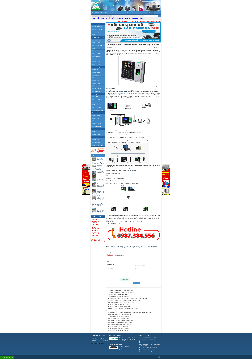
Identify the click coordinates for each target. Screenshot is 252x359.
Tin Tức (102, 338)
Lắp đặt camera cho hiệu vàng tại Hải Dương (117, 318)
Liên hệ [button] (156, 12)
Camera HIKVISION (98, 45)
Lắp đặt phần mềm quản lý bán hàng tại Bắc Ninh (118, 322)
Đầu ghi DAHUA (97, 53)
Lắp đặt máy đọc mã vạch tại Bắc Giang (116, 296)
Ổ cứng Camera (97, 56)
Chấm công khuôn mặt (98, 32)
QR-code (102, 343)
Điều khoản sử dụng (104, 340)
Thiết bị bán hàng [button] (105, 12)
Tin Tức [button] (150, 12)
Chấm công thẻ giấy (98, 29)
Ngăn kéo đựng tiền (98, 86)
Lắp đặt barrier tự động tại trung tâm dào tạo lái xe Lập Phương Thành (98, 186)
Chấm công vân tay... (98, 26)
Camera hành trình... (98, 145)
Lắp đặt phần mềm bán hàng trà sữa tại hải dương (118, 320)
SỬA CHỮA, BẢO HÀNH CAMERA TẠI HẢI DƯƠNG (118, 302)
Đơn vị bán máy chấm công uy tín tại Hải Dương (100, 173)
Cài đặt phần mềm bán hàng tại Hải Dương (117, 304)
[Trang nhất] (92, 12)
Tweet (107, 261)
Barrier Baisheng (97, 115)
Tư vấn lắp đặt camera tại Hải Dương (115, 316)
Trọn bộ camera (97, 40)
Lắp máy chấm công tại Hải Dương (115, 326)
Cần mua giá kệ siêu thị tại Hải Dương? (116, 328)
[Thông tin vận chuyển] (113, 347)
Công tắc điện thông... (98, 102)
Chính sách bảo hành (115, 335)
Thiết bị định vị (95, 137)
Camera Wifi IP (97, 42)
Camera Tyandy (97, 61)
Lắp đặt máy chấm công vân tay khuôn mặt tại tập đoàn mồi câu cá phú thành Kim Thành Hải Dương (98, 160)
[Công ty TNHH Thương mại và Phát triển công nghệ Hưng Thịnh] (96, 5)
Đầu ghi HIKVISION (98, 51)
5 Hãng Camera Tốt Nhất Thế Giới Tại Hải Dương (118, 314)
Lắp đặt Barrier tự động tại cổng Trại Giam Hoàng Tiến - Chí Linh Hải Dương (98, 191)
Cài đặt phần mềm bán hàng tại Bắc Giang (117, 306)
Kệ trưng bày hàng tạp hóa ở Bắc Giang (116, 294)
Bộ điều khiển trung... (98, 110)
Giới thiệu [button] (97, 12)
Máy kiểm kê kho (97, 80)
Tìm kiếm (94, 340)
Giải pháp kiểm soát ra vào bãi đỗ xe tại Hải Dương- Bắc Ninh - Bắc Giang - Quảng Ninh (98, 211)
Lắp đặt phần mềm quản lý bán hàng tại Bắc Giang (118, 290)
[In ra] (157, 47)
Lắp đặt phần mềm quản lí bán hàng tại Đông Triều (118, 292)
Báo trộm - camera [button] (115, 12)
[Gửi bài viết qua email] (154, 47)
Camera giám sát (95, 37)
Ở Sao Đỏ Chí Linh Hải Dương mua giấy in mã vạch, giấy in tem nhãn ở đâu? (98, 180)
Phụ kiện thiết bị (97, 91)
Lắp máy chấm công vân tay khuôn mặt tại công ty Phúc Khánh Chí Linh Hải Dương (97, 167)
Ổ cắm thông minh (98, 104)
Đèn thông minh (97, 107)
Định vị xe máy (97, 142)
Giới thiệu (94, 338)
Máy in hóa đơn (97, 72)
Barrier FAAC (96, 121)
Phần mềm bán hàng (98, 69)
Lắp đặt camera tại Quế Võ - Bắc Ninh (115, 330)
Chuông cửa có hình (98, 99)
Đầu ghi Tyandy (97, 64)
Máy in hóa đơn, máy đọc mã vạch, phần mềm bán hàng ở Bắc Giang (122, 300)
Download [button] (145, 12)
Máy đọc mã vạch (97, 75)
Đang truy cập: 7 (95, 343)
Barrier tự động (95, 112)
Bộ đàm (94, 129)
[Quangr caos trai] (86, 179)
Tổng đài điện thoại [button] (136, 12)
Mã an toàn (109, 278)
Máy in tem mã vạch (98, 77)
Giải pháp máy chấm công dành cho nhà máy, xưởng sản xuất (121, 308)
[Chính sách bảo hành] (113, 338)
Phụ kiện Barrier (97, 126)
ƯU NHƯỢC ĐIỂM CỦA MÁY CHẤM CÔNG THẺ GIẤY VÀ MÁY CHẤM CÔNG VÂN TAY (126, 298)
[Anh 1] (133, 32)
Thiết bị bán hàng (96, 67)
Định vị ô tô (96, 139)
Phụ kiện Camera (97, 59)
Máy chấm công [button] (125, 12)
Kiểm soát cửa (97, 34)
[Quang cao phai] (166, 179)
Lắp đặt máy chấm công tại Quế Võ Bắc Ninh (117, 324)
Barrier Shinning (97, 123)
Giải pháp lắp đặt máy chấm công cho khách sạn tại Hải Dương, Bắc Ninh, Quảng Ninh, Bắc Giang (128, 312)
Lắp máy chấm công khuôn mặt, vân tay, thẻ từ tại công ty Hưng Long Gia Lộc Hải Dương (98, 198)
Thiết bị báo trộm (97, 96)
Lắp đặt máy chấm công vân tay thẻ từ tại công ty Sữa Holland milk (98, 205)
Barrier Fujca (96, 118)
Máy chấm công (95, 24)
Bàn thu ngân (97, 83)
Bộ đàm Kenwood (97, 131)
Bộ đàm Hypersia (97, 134)
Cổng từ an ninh (97, 88)
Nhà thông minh (95, 94)
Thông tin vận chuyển (115, 344)
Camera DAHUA (97, 48)
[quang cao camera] (98, 150)
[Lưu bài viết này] (159, 47)
